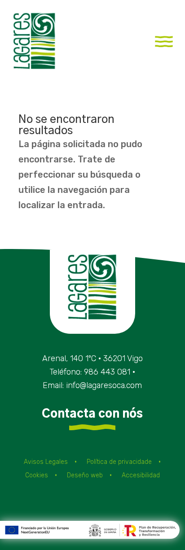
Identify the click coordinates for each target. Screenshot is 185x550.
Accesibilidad (141, 475)
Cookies (36, 475)
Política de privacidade (119, 462)
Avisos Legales (46, 462)
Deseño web (85, 475)
